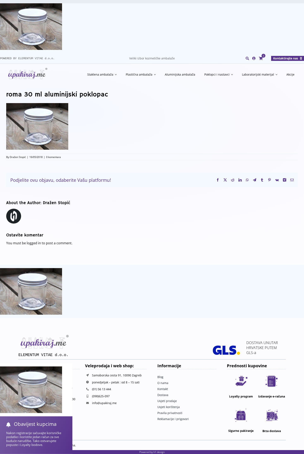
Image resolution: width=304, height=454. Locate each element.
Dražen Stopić (18, 157)
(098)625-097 (101, 396)
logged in (34, 243)
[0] (261, 58)
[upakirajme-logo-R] (26, 69)
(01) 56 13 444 (101, 389)
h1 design (159, 452)
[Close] (65, 369)
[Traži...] (247, 58)
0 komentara (53, 157)
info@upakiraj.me (104, 403)
